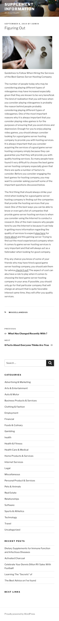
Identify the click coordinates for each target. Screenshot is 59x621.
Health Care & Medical (16, 449)
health (8, 437)
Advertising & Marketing (18, 382)
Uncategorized (12, 529)
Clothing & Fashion (15, 406)
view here (40, 233)
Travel (8, 523)
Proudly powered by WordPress (20, 614)
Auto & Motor (12, 394)
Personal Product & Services (20, 480)
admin (35, 24)
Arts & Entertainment (16, 388)
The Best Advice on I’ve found (20, 580)
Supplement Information (20, 6)
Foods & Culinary (14, 425)
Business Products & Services (21, 400)
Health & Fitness (13, 443)
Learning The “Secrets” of (18, 574)
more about (11, 237)
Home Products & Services (19, 456)
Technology (11, 517)
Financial (9, 419)
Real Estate (10, 492)
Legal (7, 468)
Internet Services (14, 462)
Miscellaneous (18, 312)
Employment (11, 413)
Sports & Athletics (14, 511)
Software (10, 505)
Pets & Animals (13, 486)
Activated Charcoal (15, 558)
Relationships (12, 499)
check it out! (22, 270)
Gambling (10, 431)
